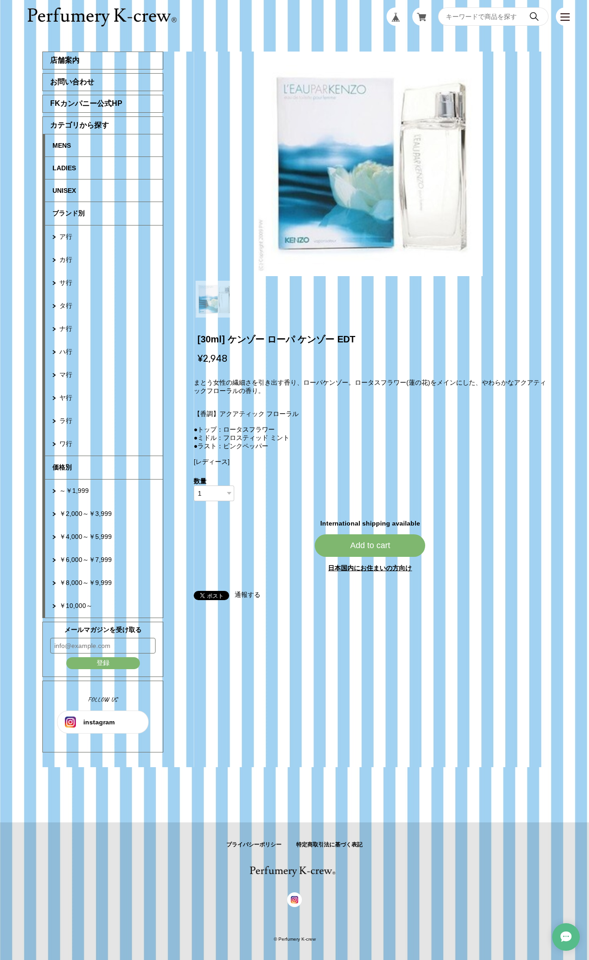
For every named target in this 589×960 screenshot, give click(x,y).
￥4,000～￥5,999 (85, 536)
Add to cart (370, 545)
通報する (247, 594)
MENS (61, 145)
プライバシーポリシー (254, 844)
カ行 (65, 259)
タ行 (65, 305)
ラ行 (65, 420)
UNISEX (64, 190)
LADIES (64, 168)
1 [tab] (214, 299)
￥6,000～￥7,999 (85, 559)
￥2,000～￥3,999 (85, 513)
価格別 (62, 467)
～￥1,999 (74, 490)
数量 (200, 481)
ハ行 (65, 351)
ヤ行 (65, 397)
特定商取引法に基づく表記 (329, 844)
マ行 (65, 374)
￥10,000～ (75, 605)
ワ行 (65, 443)
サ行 (65, 282)
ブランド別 (68, 213)
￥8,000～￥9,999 (85, 582)
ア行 (65, 236)
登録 (103, 662)
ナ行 (65, 328)
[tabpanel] (370, 164)
